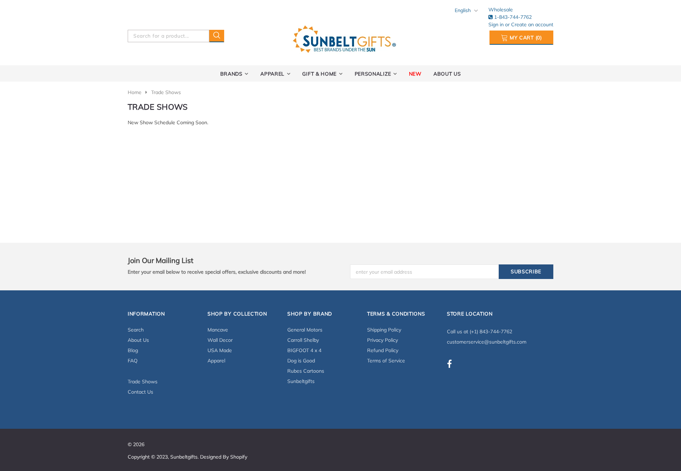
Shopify (238, 457)
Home (135, 92)
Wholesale (500, 9)
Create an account (532, 24)
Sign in (496, 24)
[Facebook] (449, 364)
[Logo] (344, 38)
